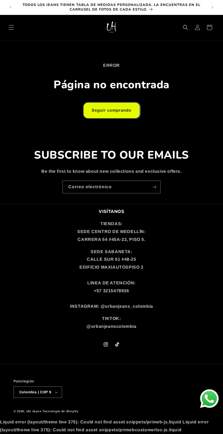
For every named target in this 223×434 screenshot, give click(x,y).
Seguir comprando (111, 110)
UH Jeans (34, 411)
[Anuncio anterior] (11, 7)
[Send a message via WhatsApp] (209, 399)
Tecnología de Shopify (60, 411)
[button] (11, 27)
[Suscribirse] (154, 187)
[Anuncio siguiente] (212, 7)
